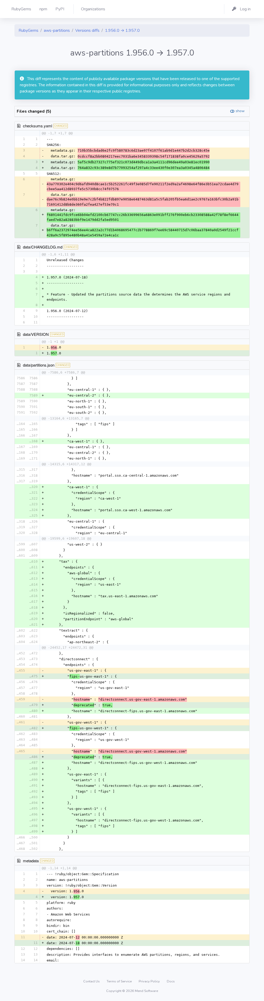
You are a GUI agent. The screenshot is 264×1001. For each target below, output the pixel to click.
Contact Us (92, 981)
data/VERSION (36, 334)
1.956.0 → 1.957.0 (122, 30)
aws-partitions (57, 30)
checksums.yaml (37, 125)
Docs (171, 981)
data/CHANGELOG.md (42, 247)
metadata (31, 860)
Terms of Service (120, 981)
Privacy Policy (150, 981)
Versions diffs (87, 30)
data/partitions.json (38, 365)
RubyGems (28, 30)
